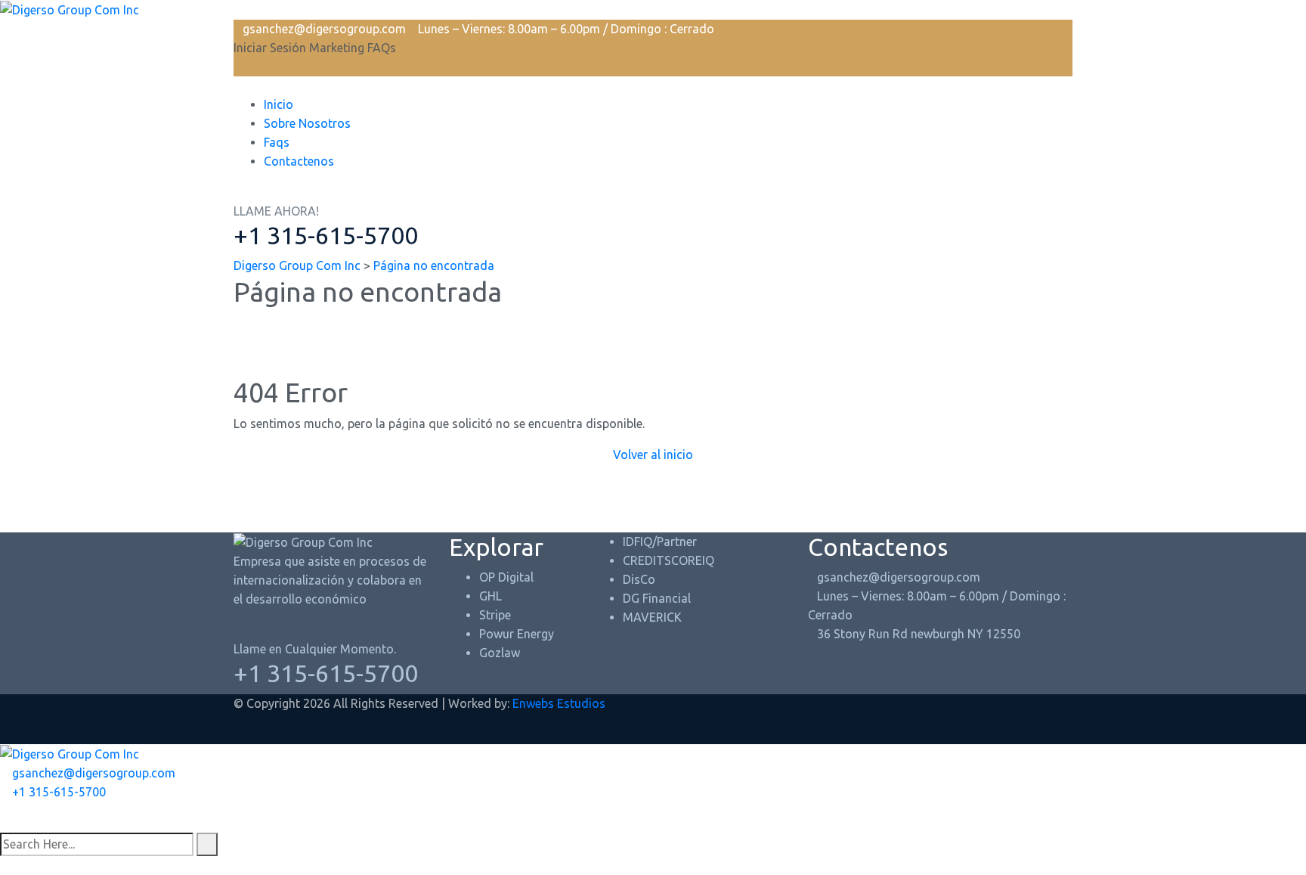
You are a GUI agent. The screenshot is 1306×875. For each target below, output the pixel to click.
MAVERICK (652, 617)
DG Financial (657, 598)
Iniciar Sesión (270, 47)
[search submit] (207, 844)
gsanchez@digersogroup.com (324, 29)
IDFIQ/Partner (660, 541)
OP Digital (506, 577)
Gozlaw (499, 652)
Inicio (278, 104)
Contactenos (299, 161)
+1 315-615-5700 (326, 235)
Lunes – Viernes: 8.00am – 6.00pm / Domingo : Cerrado (566, 29)
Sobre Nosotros (307, 123)
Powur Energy (516, 634)
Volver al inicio (653, 454)
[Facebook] (4, 823)
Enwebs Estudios (558, 703)
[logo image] (69, 9)
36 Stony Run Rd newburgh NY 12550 (918, 634)
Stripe (495, 615)
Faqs (276, 142)
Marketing (336, 47)
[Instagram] (16, 823)
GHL (490, 596)
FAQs (381, 47)
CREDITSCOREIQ (668, 560)
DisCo (639, 579)
